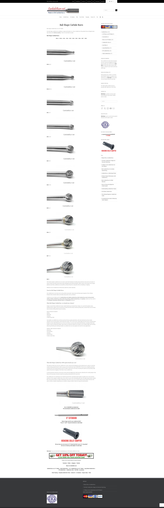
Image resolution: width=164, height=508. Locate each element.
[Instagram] (108, 108)
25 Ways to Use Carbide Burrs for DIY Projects (93, 490)
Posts (90, 472)
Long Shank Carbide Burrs (89, 468)
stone (63, 300)
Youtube (78, 463)
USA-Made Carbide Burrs (107, 191)
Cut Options (78, 472)
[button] (102, 17)
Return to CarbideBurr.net (71, 465)
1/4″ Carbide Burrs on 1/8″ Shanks (76, 468)
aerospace (50, 300)
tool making (68, 297)
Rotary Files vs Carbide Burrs (107, 157)
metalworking (63, 297)
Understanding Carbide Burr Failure (109, 188)
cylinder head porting (74, 298)
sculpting (83, 298)
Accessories (81, 470)
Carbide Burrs (104, 32)
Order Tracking (55, 472)
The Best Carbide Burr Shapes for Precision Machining (95, 487)
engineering (74, 297)
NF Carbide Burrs (62, 470)
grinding (68, 298)
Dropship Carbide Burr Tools (64, 472)
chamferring (56, 298)
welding (51, 298)
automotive (55, 300)
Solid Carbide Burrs (64, 468)
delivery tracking (57, 32)
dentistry (59, 300)
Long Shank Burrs (106, 48)
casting (60, 298)
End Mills (76, 470)
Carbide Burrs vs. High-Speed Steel (109, 173)
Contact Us (73, 472)
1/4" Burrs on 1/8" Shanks (108, 34)
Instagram (74, 463)
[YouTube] (111, 108)
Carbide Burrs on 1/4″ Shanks (53, 468)
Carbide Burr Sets (70, 470)
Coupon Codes (85, 472)
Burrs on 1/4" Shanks (107, 39)
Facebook (65, 463)
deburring (64, 298)
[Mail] (113, 108)
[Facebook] (102, 108)
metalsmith (68, 300)
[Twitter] (105, 108)
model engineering (81, 297)
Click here (103, 116)
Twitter (69, 463)
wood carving (88, 297)
